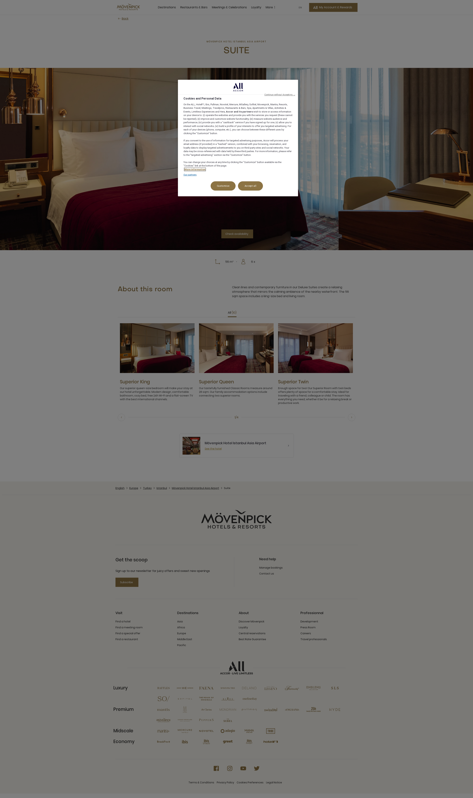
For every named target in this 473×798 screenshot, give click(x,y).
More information (194, 169)
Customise (223, 185)
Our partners (190, 174)
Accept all (250, 185)
